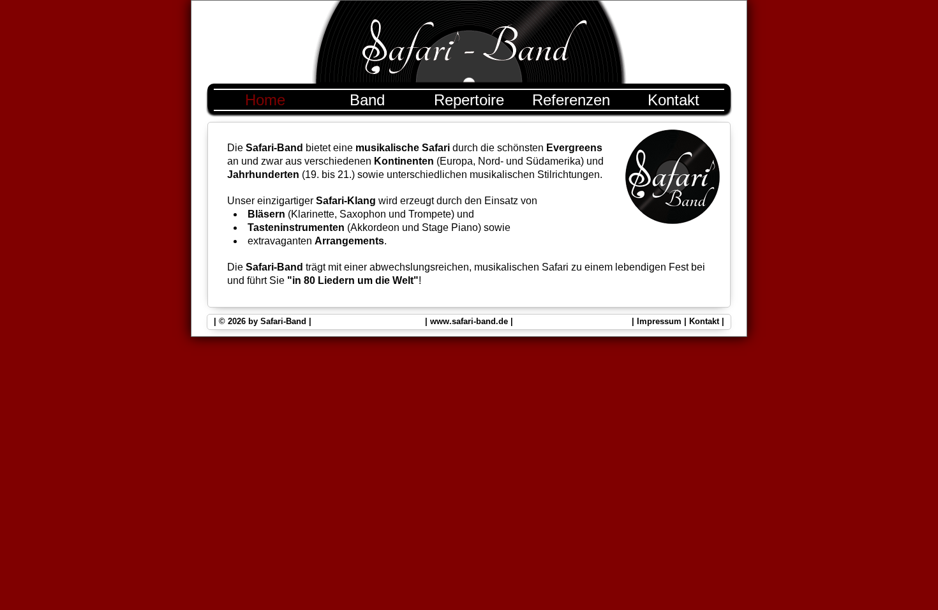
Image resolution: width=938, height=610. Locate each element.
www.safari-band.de (469, 321)
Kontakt (704, 321)
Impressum (659, 321)
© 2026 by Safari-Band (262, 321)
